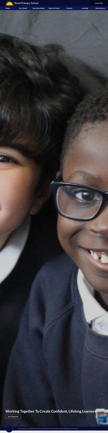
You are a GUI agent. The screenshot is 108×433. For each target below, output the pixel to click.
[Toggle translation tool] (81, 3)
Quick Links (99, 3)
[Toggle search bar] (87, 3)
